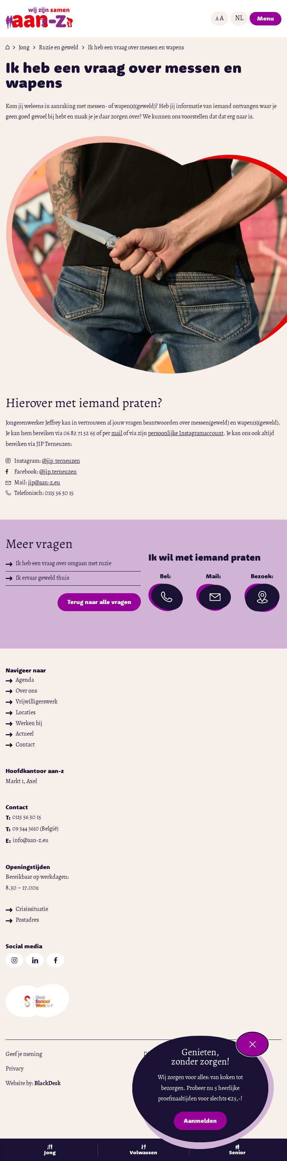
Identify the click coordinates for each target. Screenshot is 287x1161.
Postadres (27, 920)
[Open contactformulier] (213, 598)
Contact (25, 745)
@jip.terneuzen (58, 472)
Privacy (15, 1069)
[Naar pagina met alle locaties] (262, 599)
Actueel (25, 734)
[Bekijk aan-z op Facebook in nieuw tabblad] (55, 960)
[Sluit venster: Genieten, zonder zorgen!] (252, 1044)
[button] (219, 18)
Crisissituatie (32, 909)
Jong (24, 48)
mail (116, 434)
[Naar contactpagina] (165, 599)
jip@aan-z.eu (44, 483)
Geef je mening (24, 1054)
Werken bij (29, 724)
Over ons (26, 691)
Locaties (26, 713)
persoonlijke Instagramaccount (185, 434)
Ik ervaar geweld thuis (42, 578)
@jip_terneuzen (61, 461)
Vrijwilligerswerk (37, 702)
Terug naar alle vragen (99, 602)
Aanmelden (205, 1122)
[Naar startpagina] (39, 18)
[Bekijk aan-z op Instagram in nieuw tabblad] (14, 960)
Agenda (25, 680)
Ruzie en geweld (58, 48)
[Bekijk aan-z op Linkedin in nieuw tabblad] (35, 960)
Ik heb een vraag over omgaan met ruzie (63, 564)
